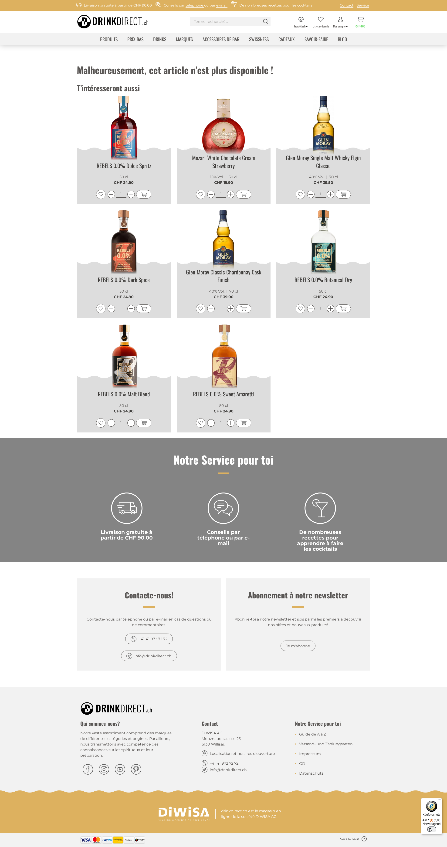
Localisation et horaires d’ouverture (242, 753)
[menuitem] (230, 22)
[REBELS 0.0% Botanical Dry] (323, 243)
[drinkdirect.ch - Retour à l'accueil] (107, 20)
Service (363, 5)
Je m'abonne (298, 646)
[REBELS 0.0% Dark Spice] (124, 243)
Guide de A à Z (312, 734)
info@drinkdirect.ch (153, 656)
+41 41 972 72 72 (153, 639)
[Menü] (439, 801)
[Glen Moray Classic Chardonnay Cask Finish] (224, 243)
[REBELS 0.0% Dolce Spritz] (124, 129)
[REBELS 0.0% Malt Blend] (124, 358)
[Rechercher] (266, 21)
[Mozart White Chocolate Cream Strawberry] (224, 129)
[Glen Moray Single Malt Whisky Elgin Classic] (323, 129)
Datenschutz (311, 773)
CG (302, 763)
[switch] (431, 829)
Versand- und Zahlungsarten (326, 744)
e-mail (221, 5)
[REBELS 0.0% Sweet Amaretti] (224, 358)
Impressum (310, 754)
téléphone (195, 5)
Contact (346, 5)
